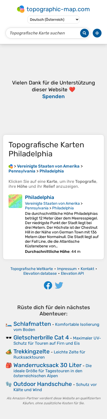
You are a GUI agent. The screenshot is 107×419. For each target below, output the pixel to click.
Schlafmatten (32, 323)
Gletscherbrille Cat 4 (41, 337)
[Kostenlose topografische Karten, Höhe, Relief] (11, 166)
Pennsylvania (37, 208)
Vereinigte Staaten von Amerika (52, 203)
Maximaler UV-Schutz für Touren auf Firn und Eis (57, 341)
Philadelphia (39, 197)
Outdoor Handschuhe (42, 383)
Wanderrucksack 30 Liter (47, 365)
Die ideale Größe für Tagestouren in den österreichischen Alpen (52, 370)
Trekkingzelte (31, 351)
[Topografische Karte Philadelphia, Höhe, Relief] (15, 224)
